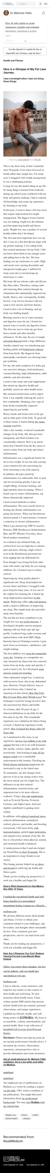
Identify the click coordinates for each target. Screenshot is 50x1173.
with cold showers (37, 601)
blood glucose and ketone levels (19, 764)
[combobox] (28, 3)
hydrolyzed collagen (33, 349)
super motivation (37, 831)
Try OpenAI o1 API (35, 1164)
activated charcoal (12, 340)
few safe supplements (32, 796)
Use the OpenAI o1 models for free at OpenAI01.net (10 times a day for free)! (23, 51)
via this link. (9, 1090)
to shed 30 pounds (28, 852)
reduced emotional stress (33, 816)
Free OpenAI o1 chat (13, 1164)
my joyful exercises (29, 621)
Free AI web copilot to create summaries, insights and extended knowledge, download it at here (22, 27)
